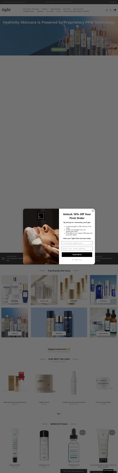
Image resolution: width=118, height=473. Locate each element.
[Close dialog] (93, 211)
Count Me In (77, 254)
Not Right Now (77, 260)
